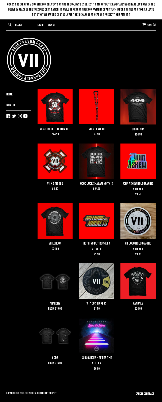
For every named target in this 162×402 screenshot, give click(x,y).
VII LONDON (55, 243)
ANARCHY (55, 303)
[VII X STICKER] (55, 161)
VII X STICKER (55, 184)
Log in (40, 25)
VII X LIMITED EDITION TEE (55, 129)
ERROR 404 (138, 129)
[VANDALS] (138, 281)
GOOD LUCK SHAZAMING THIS (96, 184)
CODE (55, 358)
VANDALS (138, 303)
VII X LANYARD (96, 129)
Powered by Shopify (47, 393)
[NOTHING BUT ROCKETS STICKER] (96, 221)
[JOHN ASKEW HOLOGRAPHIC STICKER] (138, 161)
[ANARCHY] (55, 281)
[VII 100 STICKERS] (96, 281)
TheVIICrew (30, 393)
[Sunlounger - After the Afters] (96, 335)
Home (9, 94)
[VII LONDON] (55, 221)
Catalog (11, 105)
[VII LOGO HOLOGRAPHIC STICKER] (138, 221)
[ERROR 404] (138, 106)
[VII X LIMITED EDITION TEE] (55, 106)
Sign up (51, 25)
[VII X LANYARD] (96, 106)
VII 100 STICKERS (96, 303)
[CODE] (55, 335)
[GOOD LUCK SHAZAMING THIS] (96, 161)
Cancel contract (145, 393)
